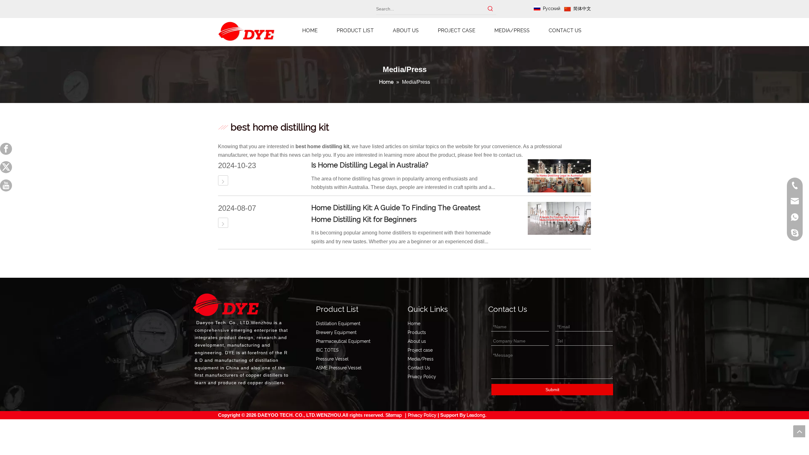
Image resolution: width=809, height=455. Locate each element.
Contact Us (419, 367)
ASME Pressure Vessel (339, 367)
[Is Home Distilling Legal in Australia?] (223, 181)
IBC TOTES (327, 350)
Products (417, 332)
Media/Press (421, 358)
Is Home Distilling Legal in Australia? (369, 165)
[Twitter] (6, 167)
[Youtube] (6, 185)
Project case (420, 350)
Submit (552, 389)
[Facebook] (6, 149)
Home (414, 323)
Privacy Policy (422, 376)
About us (417, 341)
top (799, 431)
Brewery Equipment (336, 332)
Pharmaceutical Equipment (343, 341)
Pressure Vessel (332, 358)
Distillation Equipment (338, 323)
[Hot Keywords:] (490, 9)
